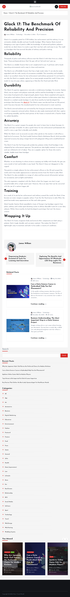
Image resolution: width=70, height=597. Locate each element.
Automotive (8, 406)
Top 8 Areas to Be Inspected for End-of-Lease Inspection (19, 378)
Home (5, 13)
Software (7, 506)
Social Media (9, 501)
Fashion (7, 428)
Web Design (8, 523)
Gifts (6, 458)
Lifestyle (7, 475)
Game (7, 450)
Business (7, 411)
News (6, 480)
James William (10, 34)
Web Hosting (9, 527)
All (5, 393)
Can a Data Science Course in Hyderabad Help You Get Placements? (23, 370)
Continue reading (38, 304)
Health (7, 462)
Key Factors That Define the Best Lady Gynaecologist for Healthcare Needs (25, 382)
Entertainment (9, 424)
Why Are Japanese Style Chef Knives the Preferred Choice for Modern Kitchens (26, 366)
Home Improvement (11, 467)
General (7, 454)
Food (6, 441)
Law (6, 471)
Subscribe (63, 6)
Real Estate (8, 488)
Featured (7, 432)
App (6, 398)
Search (5, 349)
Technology (19, 34)
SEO (6, 497)
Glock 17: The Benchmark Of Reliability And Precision (26, 13)
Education (8, 419)
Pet (6, 484)
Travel (7, 519)
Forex (6, 445)
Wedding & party (10, 531)
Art (6, 402)
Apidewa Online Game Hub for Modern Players (16, 374)
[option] (12, 558)
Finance (7, 437)
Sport (6, 510)
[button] (63, 539)
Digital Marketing (10, 415)
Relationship (8, 493)
